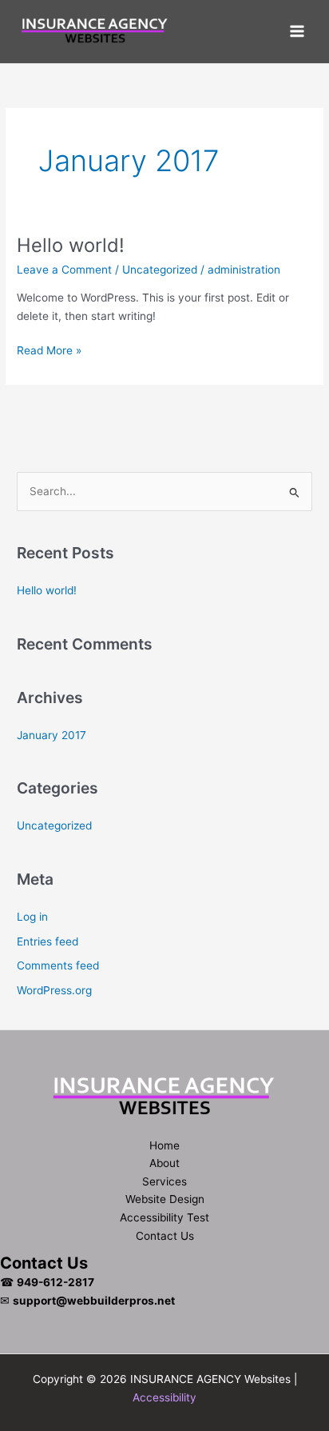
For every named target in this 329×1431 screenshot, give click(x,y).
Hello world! (71, 245)
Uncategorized (159, 269)
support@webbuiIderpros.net (94, 1300)
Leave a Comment (64, 269)
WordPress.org (54, 990)
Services (164, 1181)
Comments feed (58, 965)
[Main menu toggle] (297, 31)
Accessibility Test (164, 1217)
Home (164, 1145)
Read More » (49, 351)
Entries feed (47, 941)
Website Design (164, 1199)
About (164, 1163)
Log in (32, 916)
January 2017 (51, 735)
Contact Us (165, 1235)
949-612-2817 (55, 1282)
